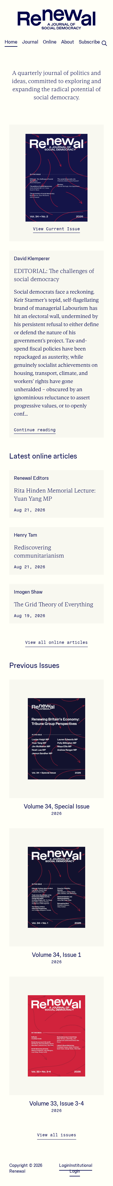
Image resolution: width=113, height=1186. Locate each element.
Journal (30, 42)
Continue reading (35, 429)
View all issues (56, 1135)
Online (50, 42)
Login (64, 1166)
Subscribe (89, 42)
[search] (104, 43)
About (67, 42)
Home (11, 42)
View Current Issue (56, 229)
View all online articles (56, 642)
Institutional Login (81, 1169)
